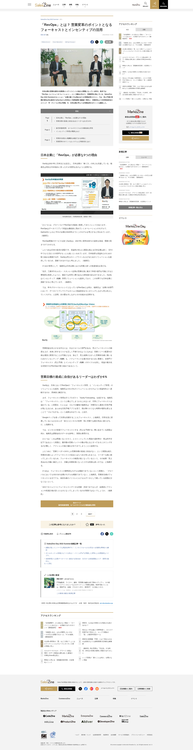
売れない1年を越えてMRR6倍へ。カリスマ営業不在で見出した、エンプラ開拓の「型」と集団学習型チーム (97, 632)
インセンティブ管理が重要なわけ (68, 131)
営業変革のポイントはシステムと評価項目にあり (73, 141)
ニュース (56, 4)
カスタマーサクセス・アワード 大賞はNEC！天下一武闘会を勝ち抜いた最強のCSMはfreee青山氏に (58, 652)
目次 (77, 111)
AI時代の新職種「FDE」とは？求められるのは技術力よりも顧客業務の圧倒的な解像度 (97, 641)
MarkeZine (45, 698)
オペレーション (70, 42)
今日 (127, 30)
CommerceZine (64, 698)
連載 (70, 4)
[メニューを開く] (29, 4)
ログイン (136, 138)
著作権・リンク (86, 735)
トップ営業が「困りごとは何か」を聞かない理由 (137, 99)
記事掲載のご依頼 (144, 689)
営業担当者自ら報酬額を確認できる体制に (71, 138)
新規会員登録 (136, 133)
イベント (85, 4)
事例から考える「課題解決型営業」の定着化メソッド (135, 201)
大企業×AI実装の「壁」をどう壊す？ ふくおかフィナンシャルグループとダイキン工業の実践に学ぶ (59, 643)
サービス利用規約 (123, 735)
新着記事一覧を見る (136, 207)
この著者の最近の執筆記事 (66, 593)
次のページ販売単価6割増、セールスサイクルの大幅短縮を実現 (77, 503)
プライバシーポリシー (138, 735)
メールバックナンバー (137, 127)
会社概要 (113, 735)
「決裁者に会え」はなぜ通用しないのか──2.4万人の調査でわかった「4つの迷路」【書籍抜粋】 (59, 634)
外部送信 (149, 735)
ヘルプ (77, 735)
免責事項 (106, 735)
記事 (64, 4)
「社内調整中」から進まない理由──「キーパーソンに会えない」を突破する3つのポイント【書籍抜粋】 (59, 625)
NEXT (90, 514)
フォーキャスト (57, 42)
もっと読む (48, 563)
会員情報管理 (97, 735)
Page (47, 130)
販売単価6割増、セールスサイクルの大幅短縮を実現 (74, 128)
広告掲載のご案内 (126, 689)
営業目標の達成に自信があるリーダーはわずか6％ (73, 121)
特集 (77, 4)
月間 (144, 30)
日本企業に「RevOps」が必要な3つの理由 (71, 118)
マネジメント (46, 42)
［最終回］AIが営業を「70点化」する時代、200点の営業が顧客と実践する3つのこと (97, 650)
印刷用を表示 (48, 534)
